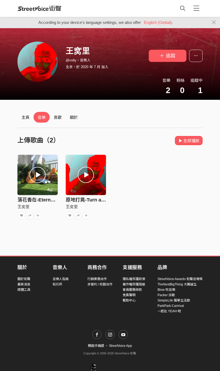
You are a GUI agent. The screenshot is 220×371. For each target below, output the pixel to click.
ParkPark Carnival (170, 306)
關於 (74, 117)
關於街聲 (23, 279)
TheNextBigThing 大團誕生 (177, 284)
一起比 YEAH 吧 (169, 311)
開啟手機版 (96, 346)
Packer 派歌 (166, 295)
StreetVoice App (120, 346)
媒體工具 (23, 290)
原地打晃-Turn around (90, 200)
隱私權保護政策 (134, 279)
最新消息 (23, 284)
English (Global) (158, 22)
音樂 (42, 117)
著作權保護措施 (134, 284)
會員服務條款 (132, 290)
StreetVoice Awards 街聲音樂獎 (180, 279)
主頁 (25, 117)
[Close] (214, 22)
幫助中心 (129, 300)
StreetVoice (39, 8)
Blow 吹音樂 (166, 290)
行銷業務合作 (97, 279)
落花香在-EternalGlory (42, 200)
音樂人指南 (61, 279)
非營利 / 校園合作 (99, 284)
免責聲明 (129, 295)
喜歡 (58, 117)
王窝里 (23, 206)
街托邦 (57, 284)
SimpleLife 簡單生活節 (173, 300)
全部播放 (191, 140)
